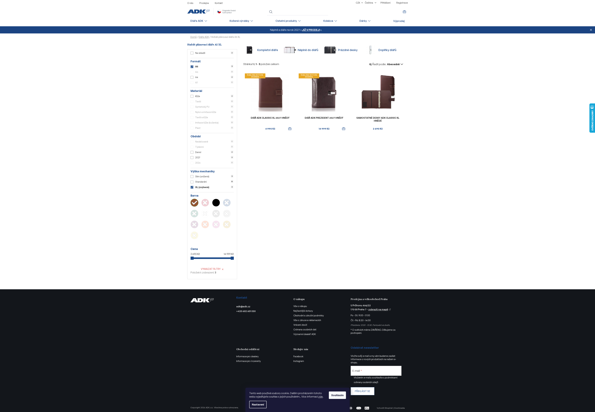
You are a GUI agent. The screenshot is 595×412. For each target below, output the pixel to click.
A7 (214, 82)
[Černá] (216, 203)
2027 (214, 157)
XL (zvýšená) (213, 187)
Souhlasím (337, 395)
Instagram (298, 361)
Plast (214, 128)
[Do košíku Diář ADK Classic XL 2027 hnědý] (290, 128)
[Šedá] (216, 213)
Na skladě (214, 53)
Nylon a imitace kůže (214, 112)
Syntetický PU (214, 106)
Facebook (298, 356)
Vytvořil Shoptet (385, 408)
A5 (213, 66)
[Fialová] (194, 224)
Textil (214, 101)
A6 (214, 72)
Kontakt (219, 3)
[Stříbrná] (227, 213)
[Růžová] (216, 224)
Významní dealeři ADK (304, 334)
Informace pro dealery (247, 356)
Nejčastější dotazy (303, 310)
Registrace (402, 2)
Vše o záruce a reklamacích (307, 320)
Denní (214, 152)
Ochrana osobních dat (304, 329)
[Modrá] (227, 203)
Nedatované (214, 141)
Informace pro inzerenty (248, 361)
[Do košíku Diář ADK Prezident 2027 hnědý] (344, 128)
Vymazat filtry (211, 268)
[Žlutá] (194, 235)
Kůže (214, 96)
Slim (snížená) (213, 176)
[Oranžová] (205, 224)
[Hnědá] (194, 203)
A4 (214, 77)
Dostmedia (399, 408)
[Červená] (205, 203)
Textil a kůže (214, 117)
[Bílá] (205, 213)
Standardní (214, 181)
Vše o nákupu (300, 306)
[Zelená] (194, 213)
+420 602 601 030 (246, 311)
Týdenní (214, 147)
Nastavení (258, 404)
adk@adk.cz (243, 306)
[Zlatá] (227, 224)
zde (320, 396)
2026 (214, 162)
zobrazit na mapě (378, 309)
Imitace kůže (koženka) (214, 122)
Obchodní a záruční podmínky (308, 315)
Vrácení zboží (300, 324)
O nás (190, 3)
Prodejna (204, 3)
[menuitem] (199, 21)
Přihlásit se (362, 391)
